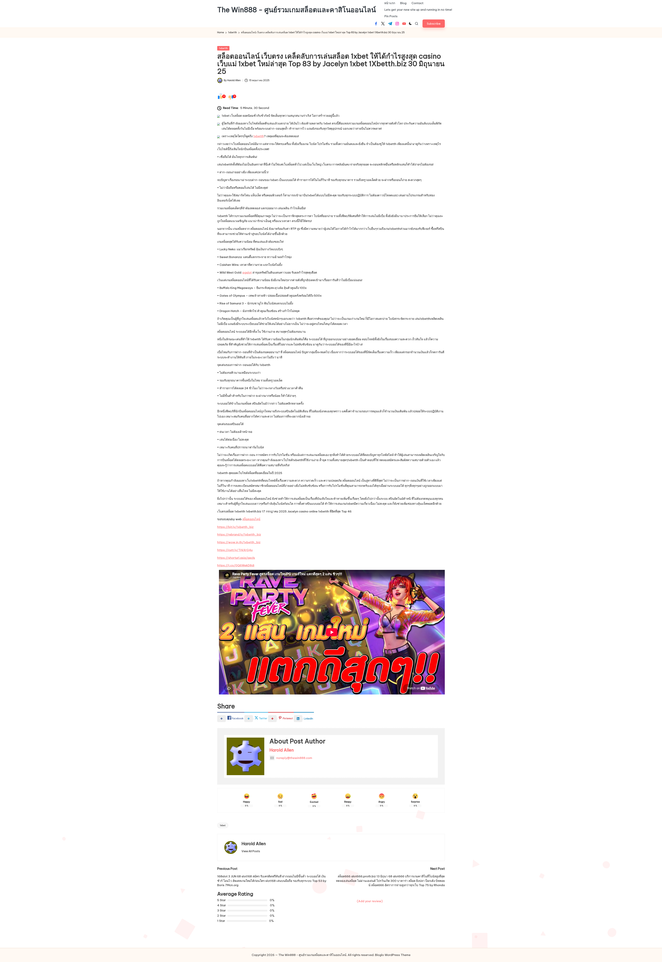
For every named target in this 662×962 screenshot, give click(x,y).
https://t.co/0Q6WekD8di (235, 565)
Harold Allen (281, 750)
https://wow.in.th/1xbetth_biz (238, 542)
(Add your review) (370, 901)
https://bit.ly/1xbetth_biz (235, 527)
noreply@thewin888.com (294, 758)
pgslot (247, 272)
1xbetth (223, 48)
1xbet (223, 825)
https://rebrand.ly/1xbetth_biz (239, 534)
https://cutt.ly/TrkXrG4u (235, 550)
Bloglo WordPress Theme (392, 955)
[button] (434, 23)
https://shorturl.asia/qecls (236, 558)
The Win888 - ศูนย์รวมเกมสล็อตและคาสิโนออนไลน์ (296, 10)
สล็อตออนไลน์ (251, 519)
